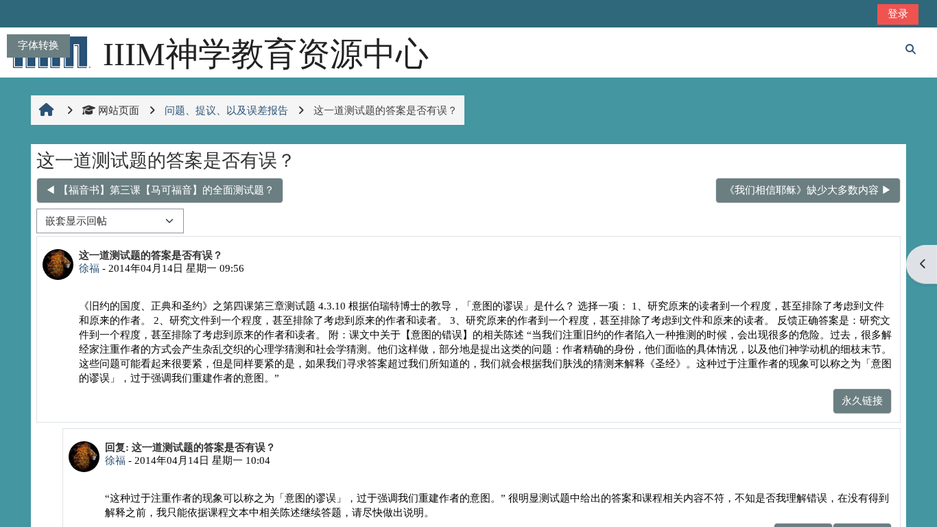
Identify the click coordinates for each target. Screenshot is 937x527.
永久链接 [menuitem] (862, 400)
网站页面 (118, 110)
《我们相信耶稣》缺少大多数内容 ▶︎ (808, 190)
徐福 (89, 268)
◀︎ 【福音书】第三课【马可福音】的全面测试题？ (159, 190)
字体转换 (38, 45)
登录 (898, 13)
